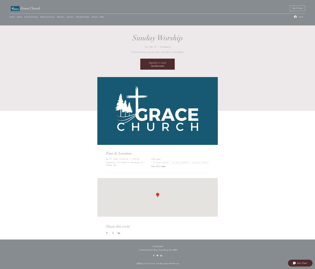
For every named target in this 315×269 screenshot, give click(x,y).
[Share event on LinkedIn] (119, 233)
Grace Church (30, 8)
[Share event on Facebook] (107, 233)
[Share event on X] (113, 233)
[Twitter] (157, 255)
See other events (157, 65)
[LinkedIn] (161, 255)
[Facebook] (154, 255)
